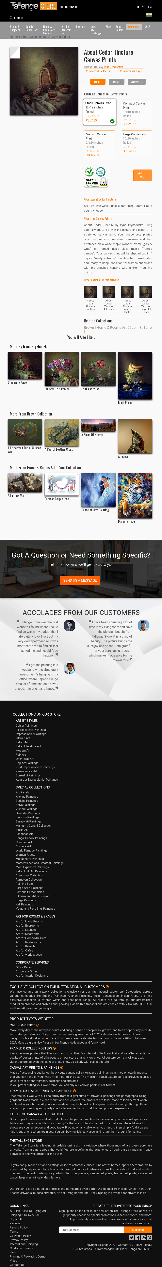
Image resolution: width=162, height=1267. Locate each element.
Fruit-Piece (125, 403)
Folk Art (21, 754)
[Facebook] (137, 1238)
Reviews (15, 1223)
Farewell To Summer (57, 389)
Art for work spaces (29, 954)
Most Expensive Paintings (32, 867)
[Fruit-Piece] (135, 375)
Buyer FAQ (16, 1219)
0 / (143, 7)
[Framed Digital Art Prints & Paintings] (74, 1090)
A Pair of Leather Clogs (59, 449)
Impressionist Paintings (31, 734)
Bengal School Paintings (31, 838)
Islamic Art (23, 738)
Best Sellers (119, 28)
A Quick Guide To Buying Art (28, 1211)
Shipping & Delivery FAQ (25, 1215)
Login (63, 7)
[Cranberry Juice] (25, 365)
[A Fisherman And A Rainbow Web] (25, 432)
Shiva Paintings (25, 805)
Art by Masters (66, 28)
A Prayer (123, 456)
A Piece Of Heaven (92, 435)
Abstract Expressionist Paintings (37, 779)
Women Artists (25, 854)
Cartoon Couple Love (57, 499)
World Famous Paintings (31, 850)
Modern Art (23, 750)
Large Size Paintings (95, 29)
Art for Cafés (24, 950)
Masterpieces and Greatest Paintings (40, 863)
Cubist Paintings (26, 725)
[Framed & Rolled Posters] (54, 1048)
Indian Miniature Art (28, 746)
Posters (80, 26)
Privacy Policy (19, 1240)
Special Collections (31, 28)
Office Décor (24, 967)
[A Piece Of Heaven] (98, 425)
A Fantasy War (16, 495)
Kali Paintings (24, 904)
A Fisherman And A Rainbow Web (24, 450)
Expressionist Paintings (31, 730)
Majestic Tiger (127, 521)
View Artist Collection (98, 71)
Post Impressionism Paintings (35, 767)
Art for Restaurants (28, 942)
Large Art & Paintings (29, 888)
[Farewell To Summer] (62, 369)
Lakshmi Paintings (27, 817)
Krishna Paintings (27, 796)
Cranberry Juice (17, 382)
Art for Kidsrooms (28, 934)
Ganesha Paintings (28, 813)
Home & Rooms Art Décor (49, 29)
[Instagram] (143, 1238)
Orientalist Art (25, 759)
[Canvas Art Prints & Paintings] (61, 1067)
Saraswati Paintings (28, 821)
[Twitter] (131, 1238)
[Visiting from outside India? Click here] (107, 987)
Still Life (145, 327)
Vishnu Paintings (26, 809)
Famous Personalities (30, 892)
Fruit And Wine (90, 389)
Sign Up (73, 7)
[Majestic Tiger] (135, 495)
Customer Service (21, 1248)
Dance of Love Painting (95, 510)
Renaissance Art (26, 771)
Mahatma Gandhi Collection (34, 825)
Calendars (133, 26)
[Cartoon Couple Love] (62, 484)
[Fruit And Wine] (98, 369)
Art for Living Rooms (29, 921)
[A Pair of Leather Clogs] (62, 432)
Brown (89, 327)
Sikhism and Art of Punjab (32, 896)
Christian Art (24, 842)
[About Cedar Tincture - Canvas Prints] (44, 81)
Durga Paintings (26, 900)
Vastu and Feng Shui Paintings (35, 908)
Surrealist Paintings (28, 775)
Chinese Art (23, 846)
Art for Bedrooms (27, 925)
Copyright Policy (20, 1236)
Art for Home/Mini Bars (31, 938)
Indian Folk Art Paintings (31, 871)
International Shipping (24, 1244)
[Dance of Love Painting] (98, 490)
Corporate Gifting (27, 971)
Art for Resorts (26, 946)
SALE (147, 26)
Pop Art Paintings (27, 763)
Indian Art (22, 742)
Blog (108, 26)
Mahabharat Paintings (30, 859)
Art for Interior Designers (32, 975)
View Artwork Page (131, 71)
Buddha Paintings (27, 801)
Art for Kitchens (26, 930)
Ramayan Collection (29, 879)
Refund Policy (19, 1227)
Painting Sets (24, 883)
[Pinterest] (149, 1238)
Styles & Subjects (15, 28)
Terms (14, 1231)
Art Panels (22, 792)
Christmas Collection (29, 875)
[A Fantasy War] (25, 482)
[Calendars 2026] (37, 1025)
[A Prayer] (135, 436)
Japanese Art (24, 834)
